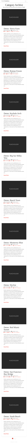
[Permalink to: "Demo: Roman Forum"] (14, 60)
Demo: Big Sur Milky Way (13, 157)
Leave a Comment (15, 31)
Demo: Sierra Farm (12, 29)
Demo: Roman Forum (13, 71)
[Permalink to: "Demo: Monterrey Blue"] (14, 231)
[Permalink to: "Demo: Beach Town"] (14, 189)
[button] (25, 1)
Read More (6, 46)
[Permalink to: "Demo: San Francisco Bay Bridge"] (14, 360)
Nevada (5, 31)
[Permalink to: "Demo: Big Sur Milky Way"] (14, 144)
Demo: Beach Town (12, 200)
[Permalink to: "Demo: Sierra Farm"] (14, 17)
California (6, 116)
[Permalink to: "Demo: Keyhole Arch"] (14, 102)
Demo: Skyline (10, 285)
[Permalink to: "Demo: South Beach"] (14, 405)
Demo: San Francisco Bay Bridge (12, 373)
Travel (9, 31)
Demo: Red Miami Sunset (11, 328)
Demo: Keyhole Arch (12, 113)
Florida (5, 203)
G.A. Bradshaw (5, 1)
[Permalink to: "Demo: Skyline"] (14, 274)
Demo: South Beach (12, 416)
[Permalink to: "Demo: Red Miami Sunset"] (14, 316)
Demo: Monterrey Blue (13, 243)
